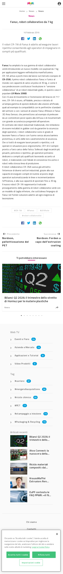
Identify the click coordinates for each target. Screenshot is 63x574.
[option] (31, 287)
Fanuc (31, 210)
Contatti (31, 529)
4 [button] (30, 315)
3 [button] (27, 315)
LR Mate (45, 210)
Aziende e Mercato (27, 347)
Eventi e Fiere (25, 339)
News (32, 11)
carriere (23, 381)
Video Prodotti (25, 363)
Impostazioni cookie (31, 562)
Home (22, 11)
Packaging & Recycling (31, 422)
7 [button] (38, 315)
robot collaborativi (32, 215)
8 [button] (41, 315)
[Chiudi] (57, 534)
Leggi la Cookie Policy (41, 547)
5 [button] (33, 315)
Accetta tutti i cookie (18, 554)
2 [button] (24, 315)
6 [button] (35, 315)
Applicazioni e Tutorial (29, 355)
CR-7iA (18, 210)
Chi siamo (31, 522)
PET (21, 405)
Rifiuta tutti (44, 554)
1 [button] (21, 315)
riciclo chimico (26, 397)
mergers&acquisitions (30, 389)
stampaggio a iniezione (31, 413)
